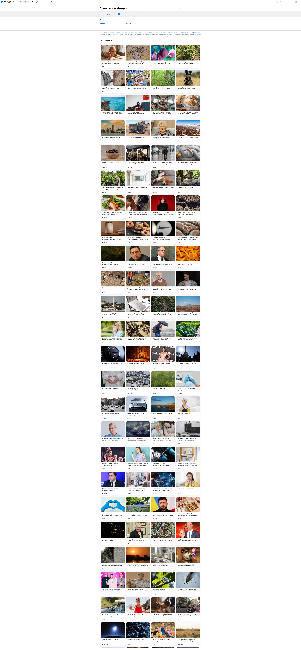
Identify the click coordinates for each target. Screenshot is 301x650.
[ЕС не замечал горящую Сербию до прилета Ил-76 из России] (138, 257)
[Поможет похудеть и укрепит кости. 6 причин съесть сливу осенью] (163, 56)
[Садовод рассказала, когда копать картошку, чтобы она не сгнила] (163, 307)
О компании (7, 649)
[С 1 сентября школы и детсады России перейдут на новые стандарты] (113, 56)
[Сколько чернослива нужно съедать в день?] (113, 157)
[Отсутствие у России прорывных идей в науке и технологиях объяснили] (163, 483)
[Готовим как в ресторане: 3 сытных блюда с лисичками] (188, 257)
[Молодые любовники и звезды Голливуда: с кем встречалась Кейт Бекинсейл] (163, 358)
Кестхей (102, 23)
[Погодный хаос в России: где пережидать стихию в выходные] (138, 433)
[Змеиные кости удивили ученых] (113, 282)
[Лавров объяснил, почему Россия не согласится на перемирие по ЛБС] (163, 257)
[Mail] (2, 2)
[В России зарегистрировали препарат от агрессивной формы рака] (188, 383)
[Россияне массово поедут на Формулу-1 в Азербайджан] (188, 609)
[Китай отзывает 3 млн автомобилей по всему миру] (138, 383)
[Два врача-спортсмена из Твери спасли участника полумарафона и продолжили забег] (113, 508)
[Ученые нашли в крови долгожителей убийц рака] (163, 458)
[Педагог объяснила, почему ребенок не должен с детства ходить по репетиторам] (163, 433)
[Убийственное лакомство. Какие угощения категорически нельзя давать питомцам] (138, 207)
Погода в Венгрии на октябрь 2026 (156, 32)
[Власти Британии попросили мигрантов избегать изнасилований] (113, 132)
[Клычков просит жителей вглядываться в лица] (113, 483)
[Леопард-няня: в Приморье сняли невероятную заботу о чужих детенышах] (163, 81)
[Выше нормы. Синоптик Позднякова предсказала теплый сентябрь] (138, 81)
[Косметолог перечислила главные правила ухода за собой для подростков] (138, 458)
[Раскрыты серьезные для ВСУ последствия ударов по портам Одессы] (113, 559)
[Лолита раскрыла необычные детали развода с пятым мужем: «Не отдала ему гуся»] (163, 207)
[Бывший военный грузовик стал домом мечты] (138, 132)
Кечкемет (128, 23)
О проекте (241, 649)
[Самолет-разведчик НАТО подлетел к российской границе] (163, 232)
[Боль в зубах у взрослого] (188, 483)
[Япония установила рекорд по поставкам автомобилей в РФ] (188, 433)
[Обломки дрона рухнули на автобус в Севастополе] (113, 307)
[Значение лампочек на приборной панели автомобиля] (113, 533)
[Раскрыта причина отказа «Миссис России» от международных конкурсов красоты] (113, 458)
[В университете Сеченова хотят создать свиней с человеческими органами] (188, 232)
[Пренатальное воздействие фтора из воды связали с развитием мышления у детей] (113, 383)
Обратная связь (279, 649)
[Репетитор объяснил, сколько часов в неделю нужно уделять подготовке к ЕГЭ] (188, 584)
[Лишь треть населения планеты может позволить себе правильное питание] (113, 207)
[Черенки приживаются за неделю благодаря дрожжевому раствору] (113, 182)
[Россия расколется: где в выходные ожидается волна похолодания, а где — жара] (188, 81)
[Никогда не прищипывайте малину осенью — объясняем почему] (188, 56)
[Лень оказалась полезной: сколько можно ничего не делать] (163, 182)
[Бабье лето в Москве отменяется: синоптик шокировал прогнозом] (163, 157)
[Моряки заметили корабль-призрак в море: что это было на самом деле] (188, 307)
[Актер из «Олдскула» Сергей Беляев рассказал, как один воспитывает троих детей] (163, 634)
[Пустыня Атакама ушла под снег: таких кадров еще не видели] (188, 132)
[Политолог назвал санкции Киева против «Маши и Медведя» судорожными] (188, 559)
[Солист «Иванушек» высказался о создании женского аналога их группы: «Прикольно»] (113, 584)
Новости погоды (173, 32)
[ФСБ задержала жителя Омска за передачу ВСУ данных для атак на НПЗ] (138, 157)
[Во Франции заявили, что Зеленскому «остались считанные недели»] (163, 508)
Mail (2, 649)
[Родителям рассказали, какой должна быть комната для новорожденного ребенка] (163, 559)
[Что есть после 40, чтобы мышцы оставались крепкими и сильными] (188, 508)
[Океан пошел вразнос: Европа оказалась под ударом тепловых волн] (113, 107)
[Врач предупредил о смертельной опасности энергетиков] (188, 408)
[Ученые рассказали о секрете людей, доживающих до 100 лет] (163, 282)
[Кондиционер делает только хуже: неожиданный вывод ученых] (138, 559)
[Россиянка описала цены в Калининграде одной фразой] (113, 408)
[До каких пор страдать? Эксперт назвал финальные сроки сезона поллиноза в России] (113, 333)
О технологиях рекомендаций (267, 649)
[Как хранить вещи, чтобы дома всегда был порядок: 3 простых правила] (188, 458)
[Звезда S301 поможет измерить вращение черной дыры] (138, 634)
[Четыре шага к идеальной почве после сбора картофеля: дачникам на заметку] (188, 207)
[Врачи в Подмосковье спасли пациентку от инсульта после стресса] (138, 483)
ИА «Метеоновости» (295, 649)
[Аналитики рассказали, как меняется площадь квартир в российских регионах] (138, 307)
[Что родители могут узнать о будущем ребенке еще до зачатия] (138, 584)
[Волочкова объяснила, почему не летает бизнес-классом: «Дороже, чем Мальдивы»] (113, 433)
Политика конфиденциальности (252, 649)
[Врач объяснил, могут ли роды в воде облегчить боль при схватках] (188, 157)
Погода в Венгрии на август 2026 (110, 32)
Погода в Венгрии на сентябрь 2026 (132, 32)
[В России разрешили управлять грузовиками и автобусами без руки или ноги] (138, 508)
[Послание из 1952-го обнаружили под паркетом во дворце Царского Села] (138, 56)
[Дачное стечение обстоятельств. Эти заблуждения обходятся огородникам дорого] (138, 282)
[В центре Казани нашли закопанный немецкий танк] (113, 81)
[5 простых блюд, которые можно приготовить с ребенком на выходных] (163, 609)
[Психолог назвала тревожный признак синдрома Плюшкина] (138, 333)
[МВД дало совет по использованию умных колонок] (113, 232)
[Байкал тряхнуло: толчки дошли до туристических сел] (163, 408)
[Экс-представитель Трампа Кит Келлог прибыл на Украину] (138, 533)
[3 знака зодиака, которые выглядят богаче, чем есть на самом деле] (188, 182)
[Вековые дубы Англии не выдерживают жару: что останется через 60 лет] (163, 584)
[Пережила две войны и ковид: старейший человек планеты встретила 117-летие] (163, 132)
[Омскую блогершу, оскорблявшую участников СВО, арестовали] (138, 107)
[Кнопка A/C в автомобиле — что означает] (113, 358)
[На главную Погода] (7, 2)
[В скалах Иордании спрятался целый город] (138, 358)
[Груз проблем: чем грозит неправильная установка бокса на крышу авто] (113, 609)
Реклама (13, 649)
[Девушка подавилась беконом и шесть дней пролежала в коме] (138, 182)
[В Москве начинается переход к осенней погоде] (188, 358)
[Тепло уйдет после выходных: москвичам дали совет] (163, 333)
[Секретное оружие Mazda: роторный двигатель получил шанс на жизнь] (138, 408)
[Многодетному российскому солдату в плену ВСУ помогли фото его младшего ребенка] (163, 107)
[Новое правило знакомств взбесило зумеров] (138, 609)
